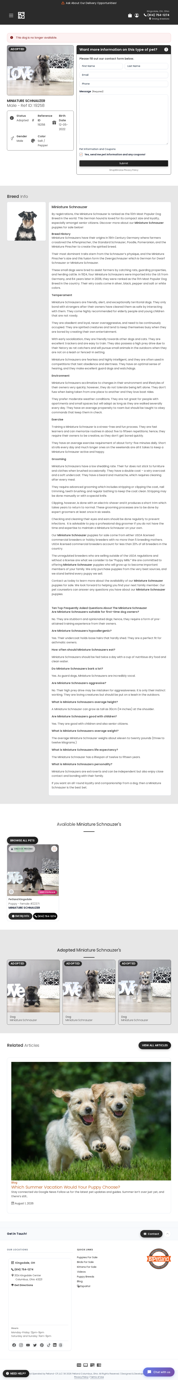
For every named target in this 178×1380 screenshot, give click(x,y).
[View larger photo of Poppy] (54, 849)
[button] (22, 849)
